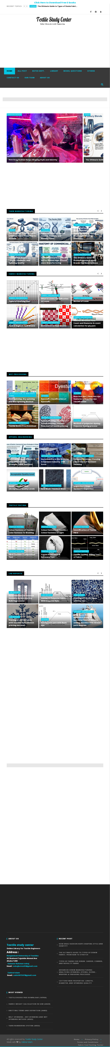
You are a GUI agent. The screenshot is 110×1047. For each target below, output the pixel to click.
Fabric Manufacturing (22, 274)
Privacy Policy (91, 1039)
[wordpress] (95, 11)
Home (9, 71)
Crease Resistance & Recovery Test (50, 555)
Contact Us (13, 78)
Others (91, 71)
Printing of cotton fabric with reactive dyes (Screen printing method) (21, 622)
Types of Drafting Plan (19, 301)
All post (22, 71)
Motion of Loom (81, 301)
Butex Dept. (38, 71)
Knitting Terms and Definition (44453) (28, 1010)
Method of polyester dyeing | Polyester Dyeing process (87, 424)
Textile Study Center (34, 1039)
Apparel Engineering (51, 255)
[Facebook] (90, 11)
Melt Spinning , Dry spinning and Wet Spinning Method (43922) (28, 1018)
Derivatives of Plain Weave (53, 326)
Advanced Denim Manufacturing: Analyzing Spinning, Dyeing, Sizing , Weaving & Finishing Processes (86, 233)
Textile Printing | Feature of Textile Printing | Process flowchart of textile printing (54, 423)
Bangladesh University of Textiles (22, 955)
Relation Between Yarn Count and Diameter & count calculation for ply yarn (87, 323)
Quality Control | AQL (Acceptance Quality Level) (21, 487)
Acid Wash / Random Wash (53, 489)
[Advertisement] (55, 46)
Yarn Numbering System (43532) (24, 1026)
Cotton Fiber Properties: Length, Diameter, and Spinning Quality (20, 260)
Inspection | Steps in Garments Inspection (84, 487)
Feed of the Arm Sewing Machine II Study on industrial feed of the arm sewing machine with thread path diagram (87, 620)
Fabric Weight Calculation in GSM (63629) (29, 1004)
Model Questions (72, 71)
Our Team (30, 78)
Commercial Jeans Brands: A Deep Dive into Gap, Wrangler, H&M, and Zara (22, 461)
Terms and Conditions (87, 1042)
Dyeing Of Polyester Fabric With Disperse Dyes (53, 599)
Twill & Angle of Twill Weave (22, 326)
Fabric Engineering (18, 298)
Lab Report (15, 592)
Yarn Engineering (82, 225)
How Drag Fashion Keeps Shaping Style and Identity (33, 160)
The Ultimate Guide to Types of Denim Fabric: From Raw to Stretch (22, 236)
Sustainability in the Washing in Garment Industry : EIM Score (55, 461)
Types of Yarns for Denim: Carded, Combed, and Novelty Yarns (60, 6)
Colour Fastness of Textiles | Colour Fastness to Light (54, 531)
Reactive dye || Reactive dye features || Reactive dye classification (87, 399)
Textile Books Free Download (22, 426)
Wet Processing (18, 374)
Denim (87, 114)
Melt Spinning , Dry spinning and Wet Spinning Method (22, 400)
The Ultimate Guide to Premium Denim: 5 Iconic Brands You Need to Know (86, 260)
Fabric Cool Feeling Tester (90, 1045)
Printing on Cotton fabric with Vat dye (85, 599)
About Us (45, 78)
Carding (34, 6)
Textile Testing (17, 527)
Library (54, 71)
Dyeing (45, 396)
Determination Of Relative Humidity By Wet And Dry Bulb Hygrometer (21, 598)
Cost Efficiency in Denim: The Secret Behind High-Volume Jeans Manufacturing (54, 260)
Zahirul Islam (26, 1042)
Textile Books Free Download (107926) (28, 997)
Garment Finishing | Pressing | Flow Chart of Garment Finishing (87, 461)
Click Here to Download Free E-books (55, 2)
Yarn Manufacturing (21, 211)
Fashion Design (14, 114)
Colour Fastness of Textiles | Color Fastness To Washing (22, 531)
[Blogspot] (100, 11)
